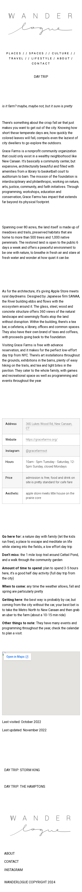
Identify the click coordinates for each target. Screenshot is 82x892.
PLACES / (15, 53)
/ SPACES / (37, 53)
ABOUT (9, 854)
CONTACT (11, 862)
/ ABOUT (62, 58)
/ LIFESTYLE (40, 58)
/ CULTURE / (61, 53)
